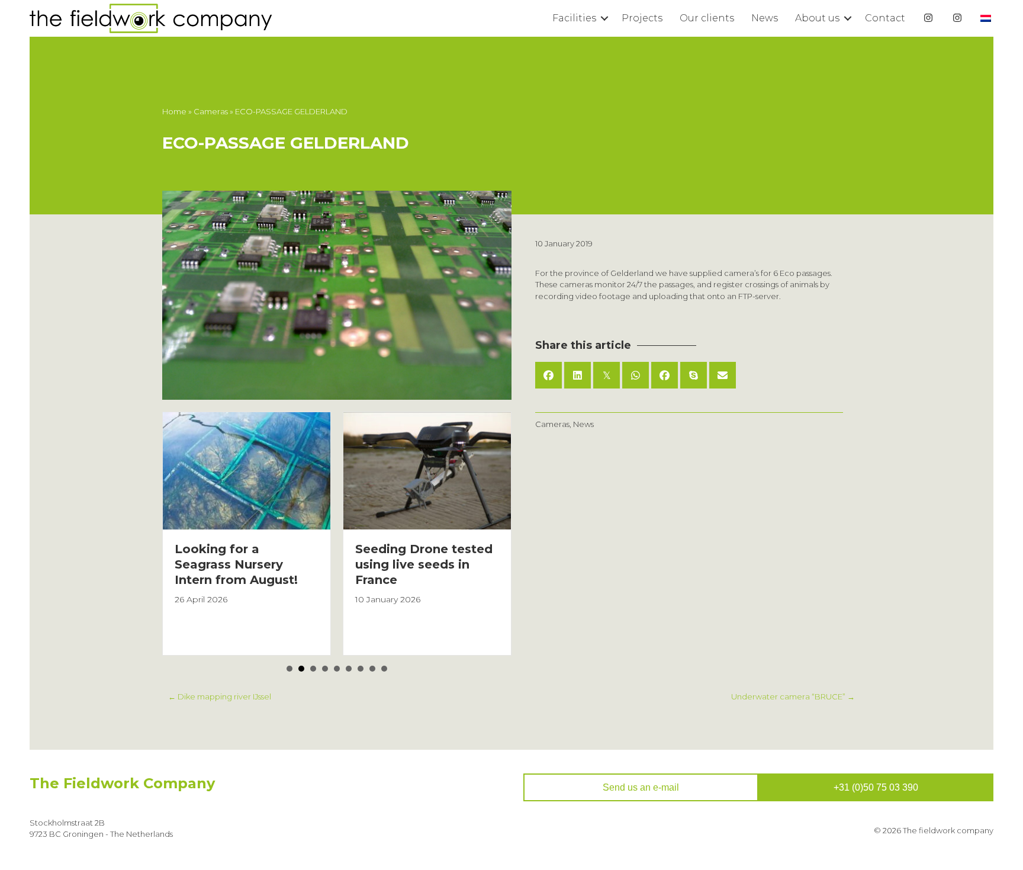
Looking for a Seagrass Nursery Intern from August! (236, 564)
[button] (604, 18)
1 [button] (289, 669)
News (764, 18)
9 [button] (384, 669)
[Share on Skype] (693, 375)
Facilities (574, 18)
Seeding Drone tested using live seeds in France (424, 564)
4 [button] (325, 669)
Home (174, 111)
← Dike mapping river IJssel (219, 696)
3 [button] (313, 669)
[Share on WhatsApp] (635, 375)
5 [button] (337, 669)
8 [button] (372, 669)
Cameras (211, 111)
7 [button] (360, 669)
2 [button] (301, 669)
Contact (885, 18)
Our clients (707, 18)
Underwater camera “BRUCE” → (793, 696)
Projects (642, 18)
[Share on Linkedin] (577, 375)
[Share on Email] (722, 375)
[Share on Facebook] (548, 375)
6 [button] (349, 669)
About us (817, 18)
